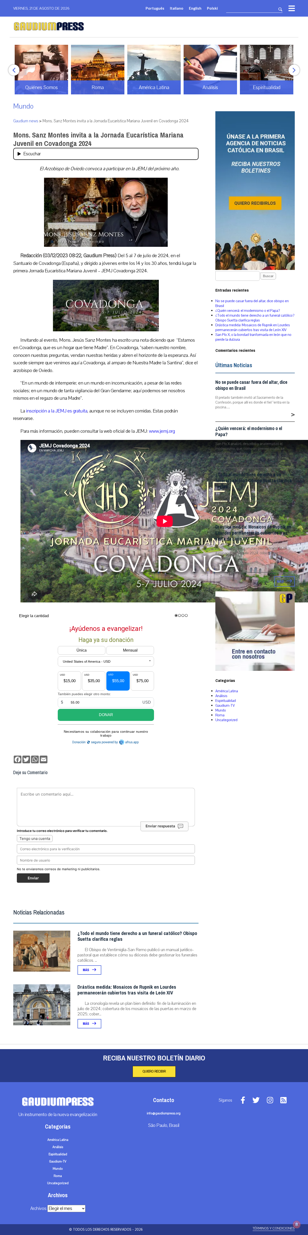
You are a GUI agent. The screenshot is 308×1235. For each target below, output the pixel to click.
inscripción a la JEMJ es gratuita (56, 411)
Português (155, 8)
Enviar (33, 878)
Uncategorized (226, 720)
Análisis (221, 695)
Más (86, 970)
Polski (212, 8)
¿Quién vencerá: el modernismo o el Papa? (247, 310)
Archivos (38, 1208)
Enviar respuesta (160, 826)
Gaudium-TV (225, 705)
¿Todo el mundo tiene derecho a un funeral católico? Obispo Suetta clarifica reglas (137, 936)
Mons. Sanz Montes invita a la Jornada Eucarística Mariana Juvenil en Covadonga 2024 (98, 139)
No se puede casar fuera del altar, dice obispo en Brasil (251, 385)
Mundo (23, 106)
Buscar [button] (268, 276)
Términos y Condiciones (274, 1228)
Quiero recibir (154, 1071)
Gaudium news (25, 121)
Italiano (176, 8)
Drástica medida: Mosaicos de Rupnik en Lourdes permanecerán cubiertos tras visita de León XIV (126, 990)
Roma (220, 715)
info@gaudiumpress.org (163, 1113)
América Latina (226, 691)
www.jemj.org (162, 431)
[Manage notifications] (297, 1224)
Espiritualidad (225, 700)
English (195, 8)
